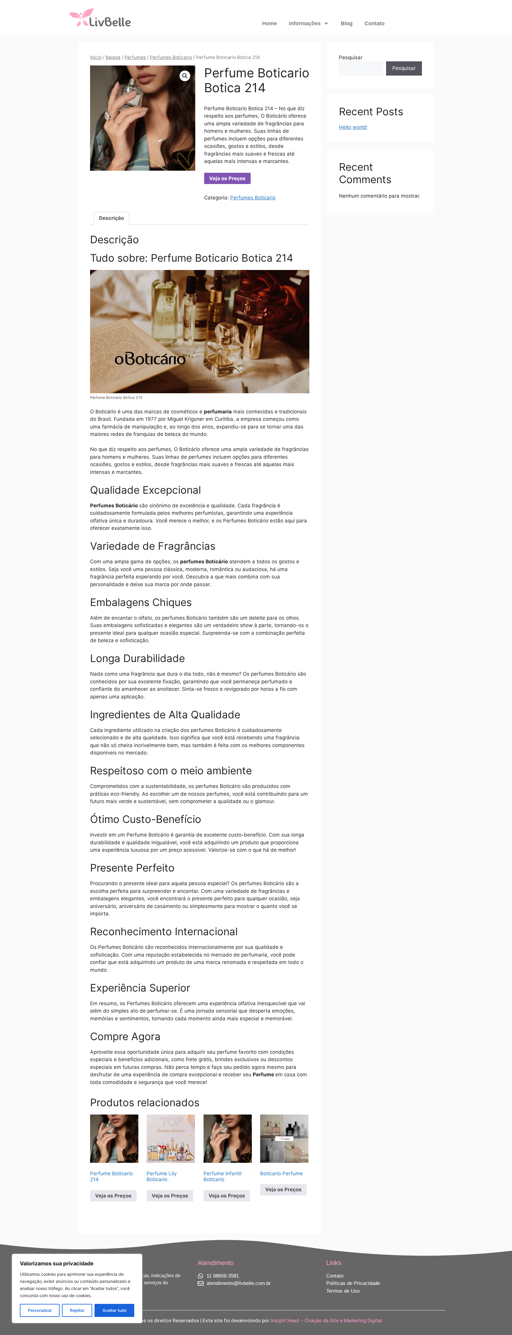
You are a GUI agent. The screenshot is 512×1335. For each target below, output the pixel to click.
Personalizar (40, 1310)
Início (96, 57)
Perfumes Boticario (171, 57)
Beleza (113, 57)
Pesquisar (350, 57)
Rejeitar (77, 1310)
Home (269, 23)
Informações (305, 23)
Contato (374, 23)
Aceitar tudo (115, 1310)
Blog (347, 23)
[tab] (111, 218)
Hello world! (353, 127)
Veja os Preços (227, 178)
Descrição (111, 218)
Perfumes (135, 57)
